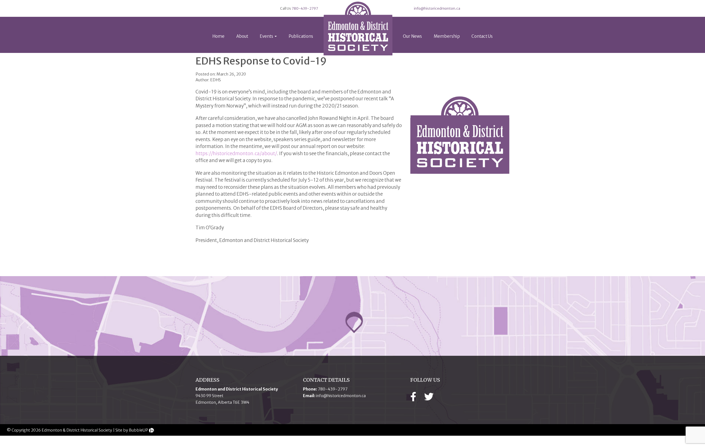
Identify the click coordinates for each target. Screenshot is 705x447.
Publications (301, 36)
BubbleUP (138, 430)
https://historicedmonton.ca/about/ (236, 153)
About (242, 36)
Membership (447, 36)
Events (267, 36)
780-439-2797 (305, 8)
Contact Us (482, 36)
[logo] (358, 29)
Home (218, 36)
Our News (412, 36)
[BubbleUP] (151, 430)
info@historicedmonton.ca (437, 8)
